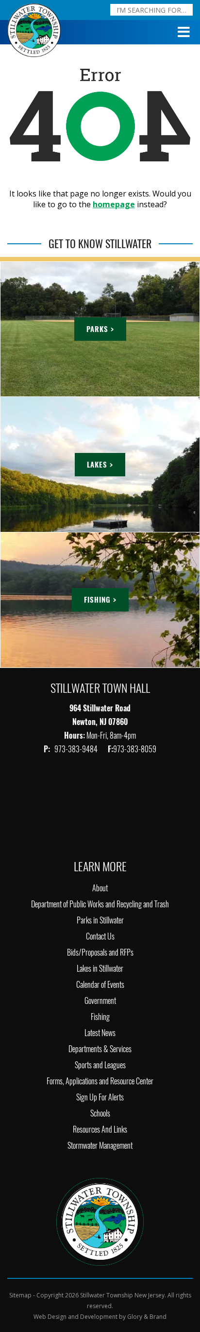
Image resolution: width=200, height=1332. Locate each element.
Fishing (100, 1017)
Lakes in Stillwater (100, 968)
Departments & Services (100, 1049)
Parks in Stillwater (100, 920)
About (100, 888)
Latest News (100, 1033)
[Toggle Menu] (184, 32)
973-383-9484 (76, 749)
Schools (100, 1113)
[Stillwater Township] (100, 1220)
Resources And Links (100, 1129)
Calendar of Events (100, 984)
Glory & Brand (147, 1316)
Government (100, 1001)
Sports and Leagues (100, 1065)
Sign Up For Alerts (100, 1097)
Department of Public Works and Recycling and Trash (100, 904)
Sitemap (20, 1295)
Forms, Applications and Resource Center (100, 1081)
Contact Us (100, 936)
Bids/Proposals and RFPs (100, 952)
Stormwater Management (100, 1145)
